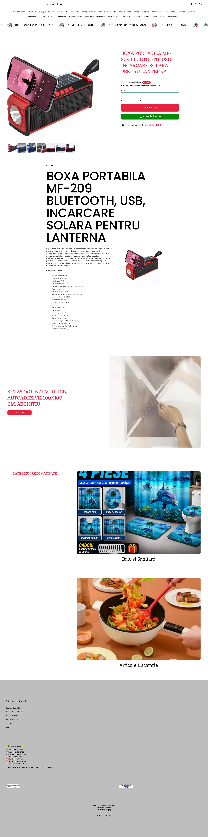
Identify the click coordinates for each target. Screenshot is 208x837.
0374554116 (155, 125)
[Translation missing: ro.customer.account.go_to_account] (195, 5)
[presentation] (53, 96)
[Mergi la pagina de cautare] (191, 4)
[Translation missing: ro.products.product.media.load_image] (12, 148)
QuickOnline (54, 4)
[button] (191, 4)
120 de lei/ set (19, 412)
